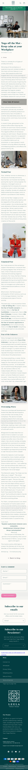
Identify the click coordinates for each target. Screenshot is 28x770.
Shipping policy (7, 673)
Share (5, 57)
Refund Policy (7, 676)
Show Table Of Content (11, 102)
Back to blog (15, 558)
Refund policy (12, 766)
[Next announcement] (25, 8)
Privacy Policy (7, 669)
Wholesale (6, 665)
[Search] (20, 3)
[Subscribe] (23, 621)
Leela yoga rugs (13, 764)
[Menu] (3, 3)
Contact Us (6, 662)
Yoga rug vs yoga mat (9, 683)
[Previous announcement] (2, 8)
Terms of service (8, 680)
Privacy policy (21, 766)
